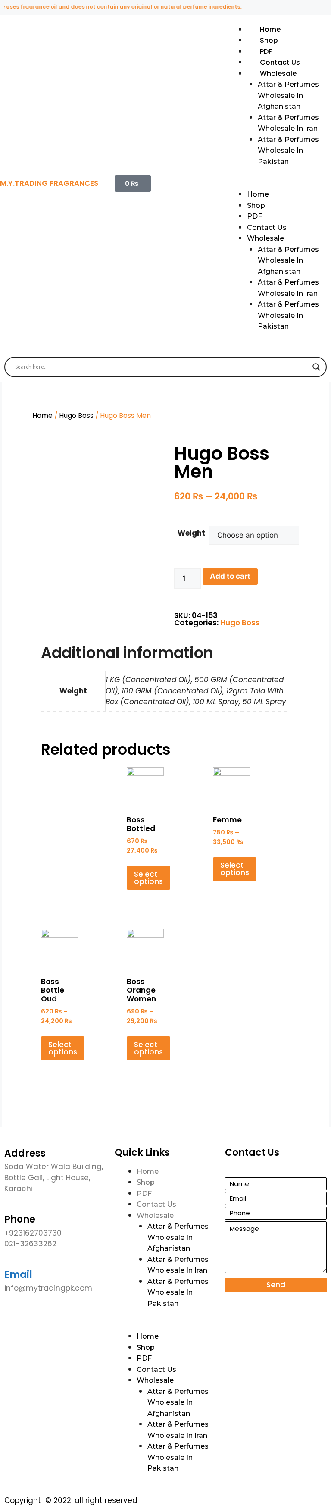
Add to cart (230, 576)
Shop (269, 40)
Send (275, 1285)
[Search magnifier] (316, 367)
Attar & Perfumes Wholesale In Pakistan (288, 150)
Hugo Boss (76, 415)
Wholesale (278, 73)
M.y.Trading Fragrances (49, 183)
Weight (191, 533)
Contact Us (280, 62)
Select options (148, 878)
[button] (276, 183)
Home (270, 30)
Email (18, 1274)
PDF (266, 51)
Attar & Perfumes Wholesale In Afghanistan (288, 95)
